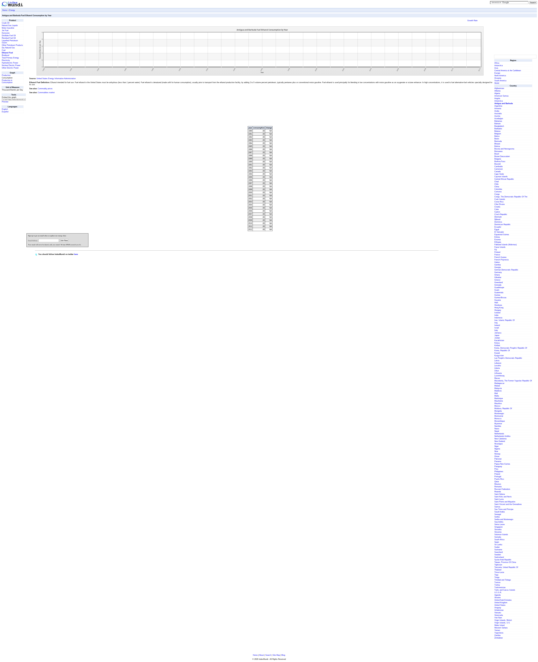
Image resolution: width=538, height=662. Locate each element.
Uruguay (497, 608)
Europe (497, 73)
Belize (496, 136)
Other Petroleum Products (12, 45)
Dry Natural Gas (8, 48)
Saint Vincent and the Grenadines (508, 504)
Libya (496, 371)
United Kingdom (500, 602)
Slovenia (497, 532)
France (497, 255)
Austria (497, 116)
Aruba (496, 111)
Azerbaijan (498, 118)
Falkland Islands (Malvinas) (505, 245)
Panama (497, 461)
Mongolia (498, 411)
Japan (496, 335)
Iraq (496, 323)
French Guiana (500, 257)
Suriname (498, 550)
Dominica (498, 222)
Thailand (497, 570)
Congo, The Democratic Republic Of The (510, 197)
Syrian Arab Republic (502, 560)
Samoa (497, 507)
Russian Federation (502, 489)
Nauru (496, 429)
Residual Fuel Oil (9, 38)
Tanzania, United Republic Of (506, 567)
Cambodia (498, 166)
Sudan (497, 547)
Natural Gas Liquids (10, 25)
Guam (496, 290)
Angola (497, 98)
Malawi (497, 386)
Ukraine (497, 597)
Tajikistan (498, 565)
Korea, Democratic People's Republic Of (510, 348)
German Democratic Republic (506, 270)
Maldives (498, 391)
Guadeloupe (499, 287)
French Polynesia (501, 260)
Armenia (497, 108)
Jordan (497, 338)
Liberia (497, 368)
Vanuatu (497, 613)
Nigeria (497, 449)
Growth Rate (472, 20)
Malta (496, 396)
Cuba (496, 209)
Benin (496, 139)
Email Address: (33, 240)
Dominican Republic (502, 224)
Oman (496, 456)
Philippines (498, 471)
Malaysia (498, 388)
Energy (12, 10)
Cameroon (498, 169)
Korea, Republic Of (502, 350)
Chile (496, 184)
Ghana (497, 275)
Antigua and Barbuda (503, 103)
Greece (497, 280)
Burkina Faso (499, 161)
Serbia (497, 517)
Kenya (497, 343)
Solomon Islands (501, 534)
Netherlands (499, 434)
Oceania (497, 78)
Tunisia (497, 582)
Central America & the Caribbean (507, 70)
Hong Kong (498, 308)
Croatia (497, 207)
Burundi (497, 164)
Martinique (498, 398)
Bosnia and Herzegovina (504, 149)
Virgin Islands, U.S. (502, 623)
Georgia (497, 267)
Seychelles (498, 522)
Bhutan (497, 144)
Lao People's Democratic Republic (508, 358)
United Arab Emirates (503, 600)
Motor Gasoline (8, 28)
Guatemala (498, 292)
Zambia (497, 635)
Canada (497, 171)
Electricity (6, 60)
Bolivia (497, 146)
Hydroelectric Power (10, 63)
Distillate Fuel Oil (9, 35)
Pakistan (498, 459)
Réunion (497, 484)
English (5, 109)
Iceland (497, 313)
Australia (498, 113)
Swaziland (498, 552)
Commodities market (46, 92)
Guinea (497, 295)
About (261, 655)
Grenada (497, 285)
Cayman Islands (501, 176)
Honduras (498, 305)
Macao (497, 378)
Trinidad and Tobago (502, 580)
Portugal (497, 476)
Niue (496, 451)
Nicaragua (498, 444)
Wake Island (499, 625)
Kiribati (497, 345)
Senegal (497, 514)
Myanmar (498, 424)
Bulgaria (497, 159)
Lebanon (497, 363)
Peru (496, 469)
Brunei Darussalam (502, 156)
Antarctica (498, 65)
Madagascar (499, 383)
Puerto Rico (499, 479)
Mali (496, 393)
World (496, 83)
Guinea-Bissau (500, 297)
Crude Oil (5, 23)
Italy (496, 330)
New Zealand (499, 441)
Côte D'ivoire (499, 204)
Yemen (497, 630)
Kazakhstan (499, 340)
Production (6, 75)
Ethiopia (497, 242)
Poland (497, 474)
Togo (496, 575)
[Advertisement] (473, 105)
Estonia (497, 239)
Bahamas (498, 121)
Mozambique (499, 421)
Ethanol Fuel (7, 53)
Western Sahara (500, 628)
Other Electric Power (10, 68)
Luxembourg (499, 376)
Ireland (497, 325)
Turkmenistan (499, 587)
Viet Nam (498, 618)
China (496, 187)
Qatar (496, 481)
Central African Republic (504, 179)
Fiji (495, 250)
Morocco (497, 418)
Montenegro (499, 413)
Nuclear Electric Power (11, 65)
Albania (497, 91)
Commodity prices (45, 89)
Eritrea (497, 237)
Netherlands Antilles (502, 436)
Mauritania (498, 401)
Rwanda (497, 492)
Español (5, 112)
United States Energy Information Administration (56, 78)
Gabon (497, 262)
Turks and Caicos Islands (504, 590)
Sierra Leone (499, 524)
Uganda (497, 595)
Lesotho (497, 366)
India (496, 315)
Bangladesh (499, 126)
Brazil (496, 154)
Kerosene (6, 33)
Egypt (496, 229)
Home (4, 10)
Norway (497, 454)
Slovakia (497, 529)
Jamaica (497, 333)
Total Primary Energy (10, 58)
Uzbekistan (499, 610)
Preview (5, 102)
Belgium (497, 134)
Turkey (497, 585)
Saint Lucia (499, 499)
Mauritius (498, 403)
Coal (3, 50)
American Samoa (501, 96)
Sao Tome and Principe (503, 509)
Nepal (496, 431)
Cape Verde (499, 174)
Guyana (497, 300)
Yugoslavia (498, 633)
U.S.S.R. (498, 592)
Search (268, 655)
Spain (496, 542)
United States (499, 605)
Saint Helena (499, 494)
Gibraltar (497, 277)
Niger (496, 446)
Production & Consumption (7, 81)
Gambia (497, 265)
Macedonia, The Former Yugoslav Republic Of (513, 381)
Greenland (498, 282)
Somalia (497, 537)
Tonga (496, 577)
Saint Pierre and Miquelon (504, 502)
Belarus (497, 131)
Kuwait (497, 353)
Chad (496, 182)
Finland (497, 252)
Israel (496, 328)
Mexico (497, 406)
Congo (497, 194)
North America (500, 76)
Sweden (497, 555)
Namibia (497, 426)
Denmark (498, 217)
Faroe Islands (499, 247)
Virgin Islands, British (503, 620)
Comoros (498, 192)
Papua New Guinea (502, 464)
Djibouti (497, 219)
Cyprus (497, 212)
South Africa (499, 539)
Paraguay (498, 466)
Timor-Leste (499, 572)
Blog (283, 655)
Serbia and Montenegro (503, 519)
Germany (498, 272)
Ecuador (497, 227)
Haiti (496, 303)
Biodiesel (5, 55)
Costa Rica (498, 202)
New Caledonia (500, 439)
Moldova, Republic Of (503, 408)
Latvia (496, 360)
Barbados (498, 129)
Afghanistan (499, 88)
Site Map (276, 655)
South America (500, 81)
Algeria (497, 93)
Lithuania (498, 373)
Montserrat (498, 416)
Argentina (498, 106)
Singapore (498, 527)
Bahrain (497, 124)
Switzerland (499, 557)
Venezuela (498, 615)
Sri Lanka (498, 545)
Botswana (498, 151)
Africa (496, 63)
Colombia (498, 189)
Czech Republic (500, 214)
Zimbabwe (498, 638)
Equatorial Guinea (501, 234)
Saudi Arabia (499, 512)
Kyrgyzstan (499, 355)
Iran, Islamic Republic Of (504, 320)
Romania (498, 487)
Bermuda (498, 141)
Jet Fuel (5, 30)
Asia (496, 68)
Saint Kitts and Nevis (503, 497)
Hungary (497, 310)
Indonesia (498, 318)
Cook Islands (499, 199)
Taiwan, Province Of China (505, 562)
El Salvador (499, 232)
